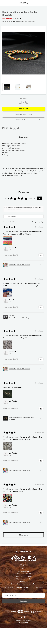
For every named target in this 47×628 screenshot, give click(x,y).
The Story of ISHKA (23, 579)
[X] (14, 128)
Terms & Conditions (24, 576)
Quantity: (23, 98)
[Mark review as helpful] (41, 255)
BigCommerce (27, 620)
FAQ (23, 568)
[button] (34, 198)
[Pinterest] (18, 128)
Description (23, 137)
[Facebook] (3, 128)
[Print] (11, 128)
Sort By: (32, 222)
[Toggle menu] (3, 3)
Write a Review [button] (30, 21)
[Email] (7, 128)
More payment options (23, 114)
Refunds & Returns (23, 574)
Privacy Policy (23, 571)
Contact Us (23, 581)
